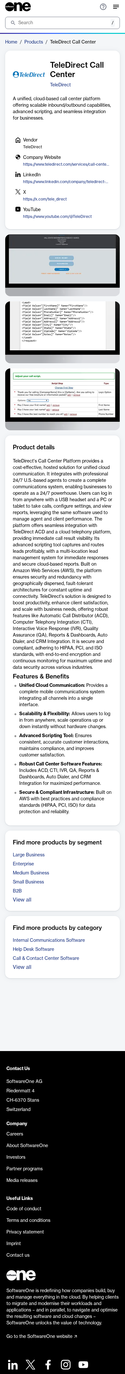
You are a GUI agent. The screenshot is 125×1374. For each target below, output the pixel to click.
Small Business (28, 882)
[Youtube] (82, 1365)
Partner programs (24, 1169)
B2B (17, 891)
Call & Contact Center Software (46, 958)
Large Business (29, 855)
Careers (14, 1134)
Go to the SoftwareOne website (39, 1336)
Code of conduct (23, 1209)
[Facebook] (47, 1365)
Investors (15, 1157)
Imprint (13, 1244)
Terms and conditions (28, 1220)
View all (22, 899)
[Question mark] (103, 6)
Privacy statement (25, 1232)
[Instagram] (65, 1365)
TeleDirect (60, 85)
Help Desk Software (33, 949)
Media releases (22, 1180)
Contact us (17, 1255)
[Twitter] (29, 1365)
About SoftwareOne (27, 1146)
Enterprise (23, 864)
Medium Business (31, 873)
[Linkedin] (12, 1365)
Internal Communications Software (49, 940)
